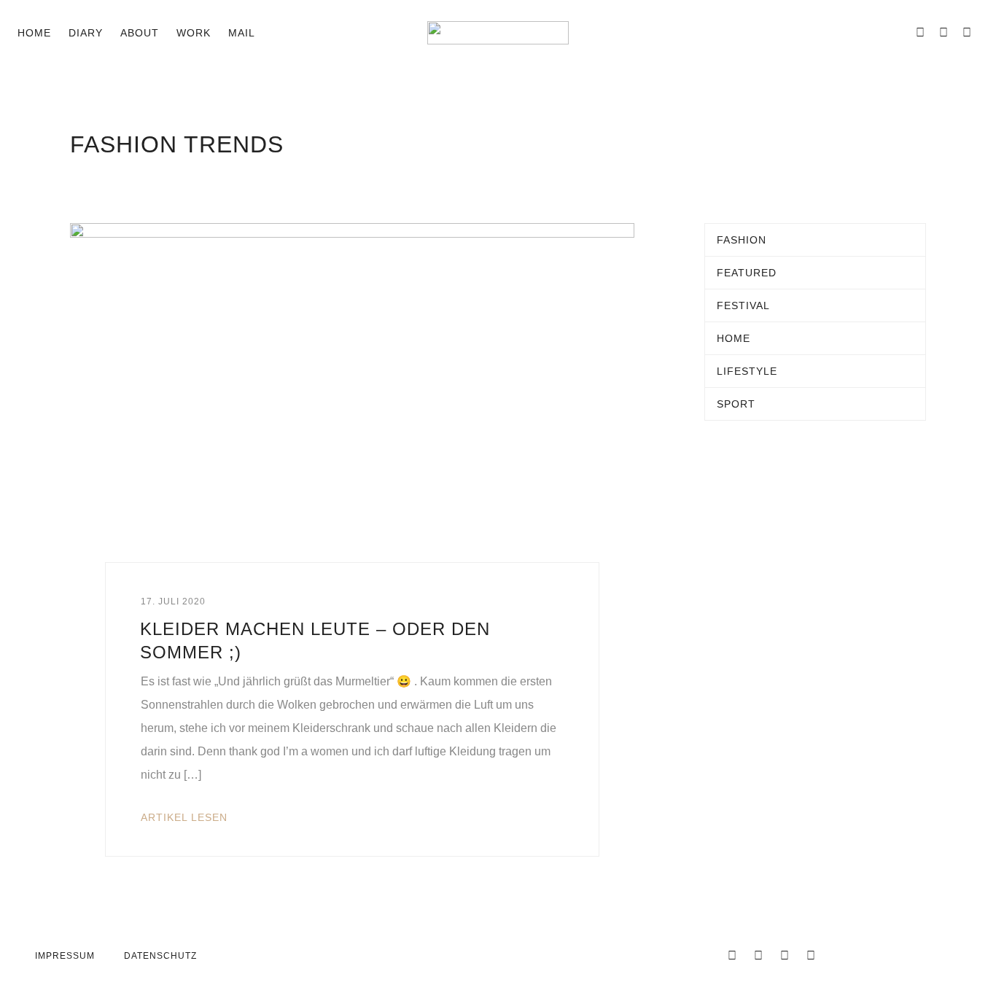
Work (193, 33)
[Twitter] (758, 956)
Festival (743, 305)
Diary (86, 33)
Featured (747, 273)
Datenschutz (160, 956)
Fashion (741, 240)
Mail (241, 33)
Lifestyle (747, 371)
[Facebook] (920, 32)
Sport (736, 404)
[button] (278, 32)
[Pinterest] (967, 32)
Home (34, 33)
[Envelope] (897, 32)
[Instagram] (943, 32)
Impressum (65, 956)
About (139, 33)
